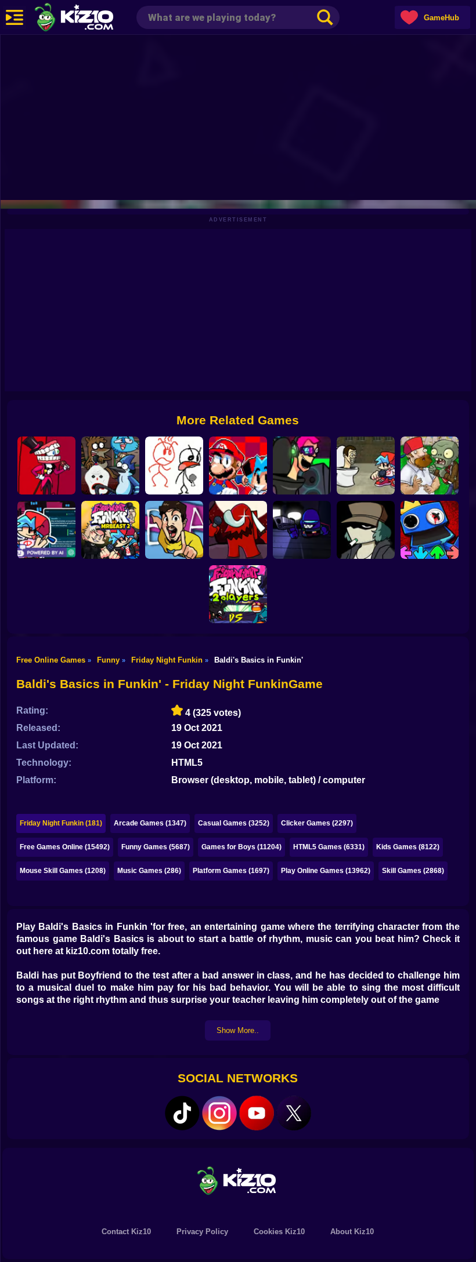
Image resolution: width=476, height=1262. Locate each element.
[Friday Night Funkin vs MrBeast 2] (110, 530)
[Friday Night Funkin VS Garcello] (366, 530)
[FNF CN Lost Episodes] (110, 465)
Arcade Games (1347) (150, 823)
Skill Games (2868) (413, 871)
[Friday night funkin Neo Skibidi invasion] (302, 465)
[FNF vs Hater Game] (174, 465)
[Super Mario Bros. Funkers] (238, 465)
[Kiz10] (93, 18)
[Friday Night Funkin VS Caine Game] (46, 465)
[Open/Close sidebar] (14, 17)
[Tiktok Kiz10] (182, 1113)
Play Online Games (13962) (325, 871)
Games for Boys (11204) (241, 847)
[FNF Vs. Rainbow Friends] (430, 530)
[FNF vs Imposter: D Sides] (302, 530)
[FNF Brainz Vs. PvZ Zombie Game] (430, 465)
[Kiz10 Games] (238, 1180)
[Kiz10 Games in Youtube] (256, 1113)
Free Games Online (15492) (65, 847)
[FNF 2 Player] (238, 594)
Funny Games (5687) (155, 847)
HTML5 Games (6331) (329, 847)
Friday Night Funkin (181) (61, 823)
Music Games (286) (149, 871)
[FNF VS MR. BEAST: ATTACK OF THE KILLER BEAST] (174, 530)
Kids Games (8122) (407, 847)
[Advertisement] (238, 116)
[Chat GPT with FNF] (46, 530)
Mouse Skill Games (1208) (63, 871)
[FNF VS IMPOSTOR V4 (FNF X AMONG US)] (238, 530)
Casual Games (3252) (233, 823)
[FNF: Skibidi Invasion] (366, 465)
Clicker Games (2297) (317, 823)
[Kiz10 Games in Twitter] (293, 1113)
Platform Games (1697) (231, 871)
